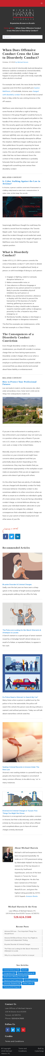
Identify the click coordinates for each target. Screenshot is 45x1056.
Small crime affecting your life (14, 977)
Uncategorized (29, 980)
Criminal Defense (9, 970)
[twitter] (11, 536)
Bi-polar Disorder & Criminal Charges (17, 584)
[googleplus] (23, 1030)
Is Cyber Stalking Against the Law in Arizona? (21, 182)
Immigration (8, 973)
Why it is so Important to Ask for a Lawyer (19, 955)
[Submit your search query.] (4, 37)
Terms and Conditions (14, 1041)
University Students (10, 983)
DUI (23, 970)
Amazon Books (32, 896)
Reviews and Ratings (25, 973)
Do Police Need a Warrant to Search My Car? (20, 697)
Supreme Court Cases (11, 980)
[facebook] (5, 536)
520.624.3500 (18, 1018)
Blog (12, 28)
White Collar (27, 983)
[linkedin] (17, 536)
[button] (41, 3)
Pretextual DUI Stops (11, 987)
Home (6, 28)
